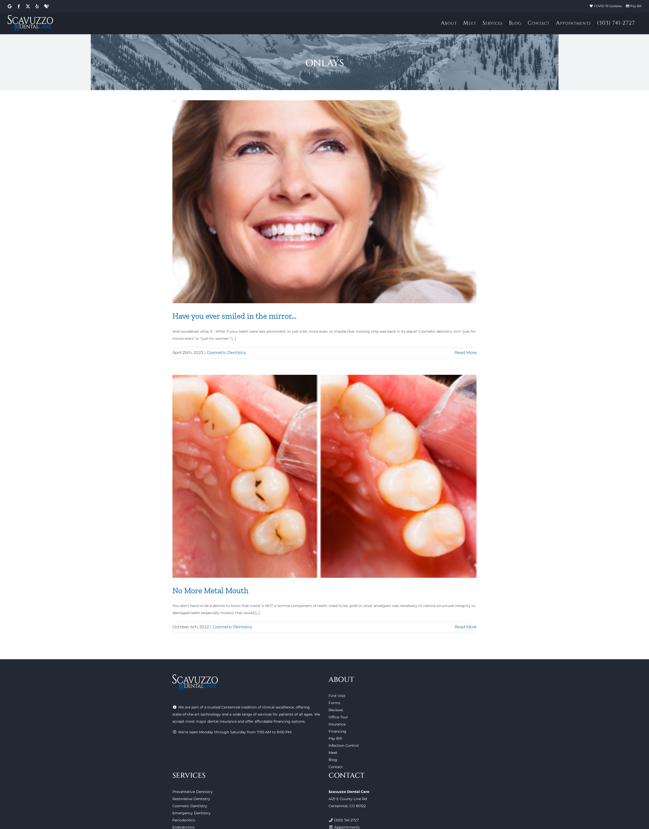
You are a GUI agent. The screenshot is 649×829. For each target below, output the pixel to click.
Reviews (336, 710)
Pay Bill (635, 6)
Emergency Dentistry (191, 813)
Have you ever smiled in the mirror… (234, 316)
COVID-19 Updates (608, 6)
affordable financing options (280, 721)
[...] (233, 338)
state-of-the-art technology (196, 714)
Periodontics (183, 820)
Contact (336, 767)
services (265, 714)
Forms (334, 703)
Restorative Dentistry (191, 799)
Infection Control (344, 745)
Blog (333, 759)
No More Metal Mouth (210, 590)
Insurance (337, 724)
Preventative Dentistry (192, 791)
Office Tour (338, 717)
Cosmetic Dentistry (226, 352)
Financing (337, 731)
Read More (466, 352)
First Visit (337, 695)
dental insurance (222, 721)
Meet (333, 752)
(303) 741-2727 (346, 820)
